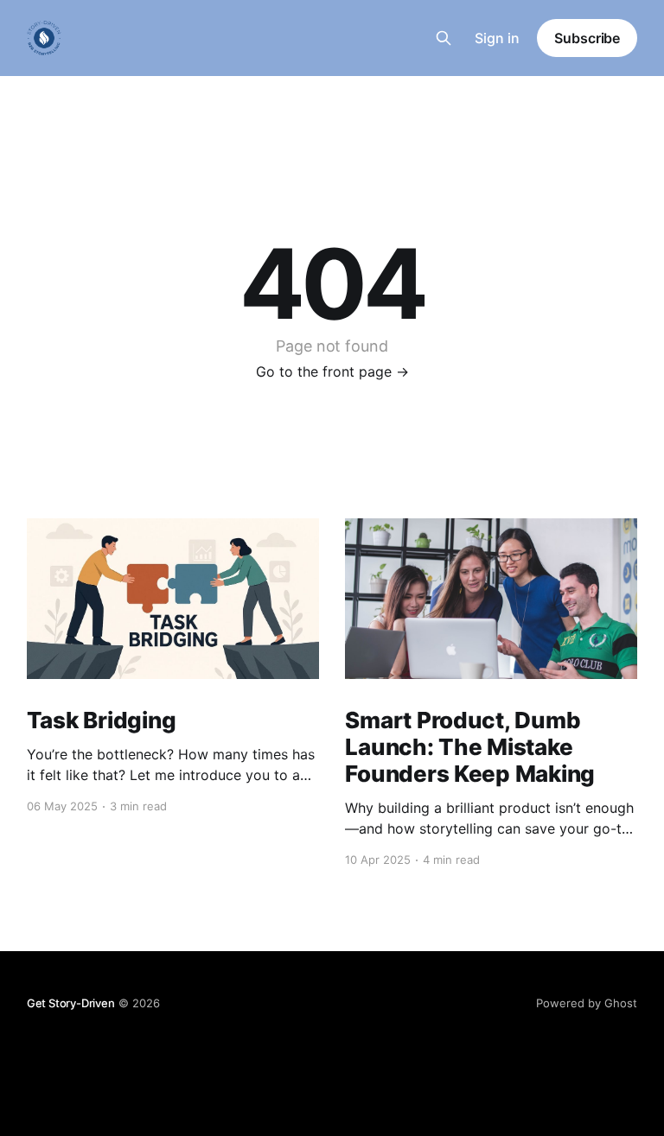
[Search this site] (443, 38)
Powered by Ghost (586, 1003)
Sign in (497, 38)
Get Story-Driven (71, 1003)
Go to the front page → (332, 371)
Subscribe (587, 38)
